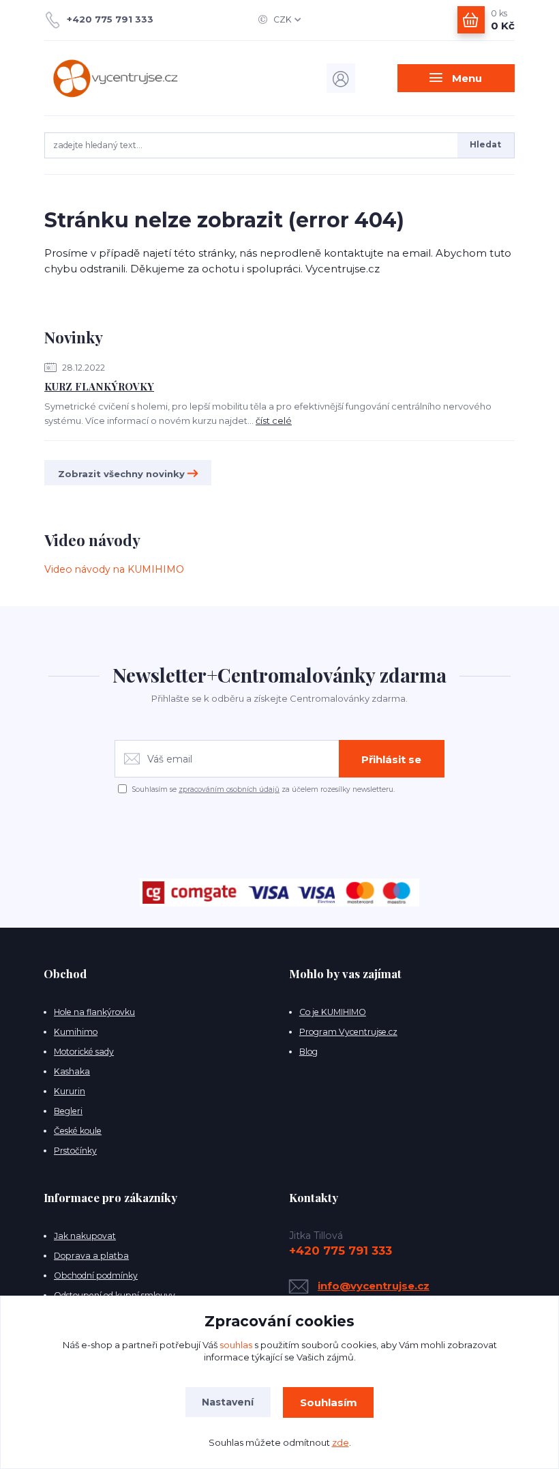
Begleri (68, 1111)
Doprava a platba (91, 1256)
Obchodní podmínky (96, 1275)
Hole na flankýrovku (94, 1012)
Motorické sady (84, 1051)
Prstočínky (75, 1150)
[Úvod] (114, 78)
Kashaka (72, 1071)
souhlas (236, 1344)
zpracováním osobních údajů (229, 789)
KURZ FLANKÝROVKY (99, 386)
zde (340, 1442)
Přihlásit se (391, 759)
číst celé (274, 420)
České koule (78, 1131)
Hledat (485, 144)
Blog (308, 1051)
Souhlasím (328, 1402)
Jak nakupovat (85, 1236)
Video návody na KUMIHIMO (114, 569)
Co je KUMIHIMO (332, 1012)
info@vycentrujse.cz (373, 1285)
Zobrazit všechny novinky (121, 473)
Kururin (69, 1091)
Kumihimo (75, 1032)
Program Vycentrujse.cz (348, 1032)
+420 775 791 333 (110, 19)
